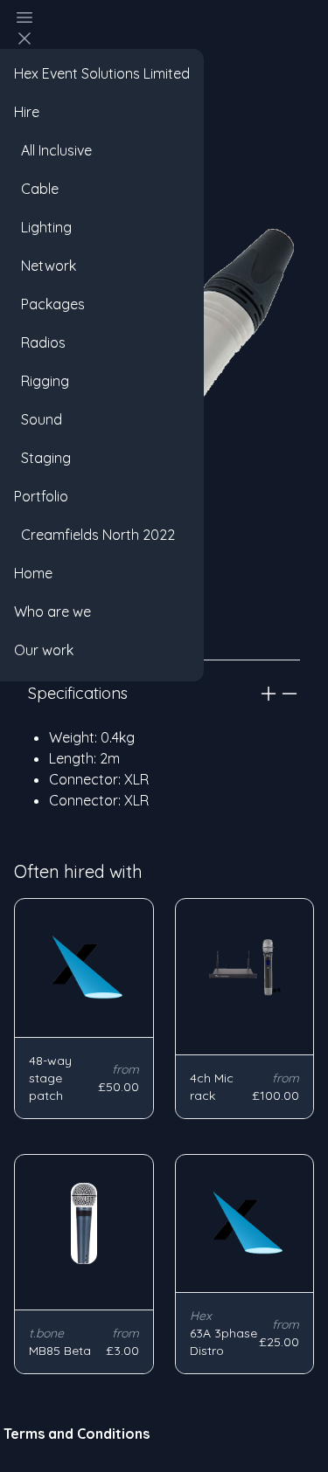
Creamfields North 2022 (94, 534)
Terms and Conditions (76, 1433)
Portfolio (41, 496)
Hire (26, 112)
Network (45, 265)
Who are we (52, 611)
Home (33, 573)
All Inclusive (53, 150)
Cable (36, 188)
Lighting (43, 227)
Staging (42, 457)
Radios (40, 342)
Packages (49, 304)
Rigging (41, 381)
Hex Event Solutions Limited (102, 73)
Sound (38, 419)
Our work (43, 650)
